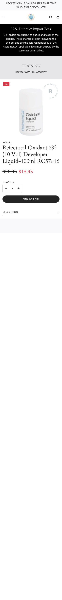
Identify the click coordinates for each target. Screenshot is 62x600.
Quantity (8, 182)
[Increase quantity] (18, 188)
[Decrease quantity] (6, 188)
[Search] (50, 17)
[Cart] (58, 17)
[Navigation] (3, 17)
